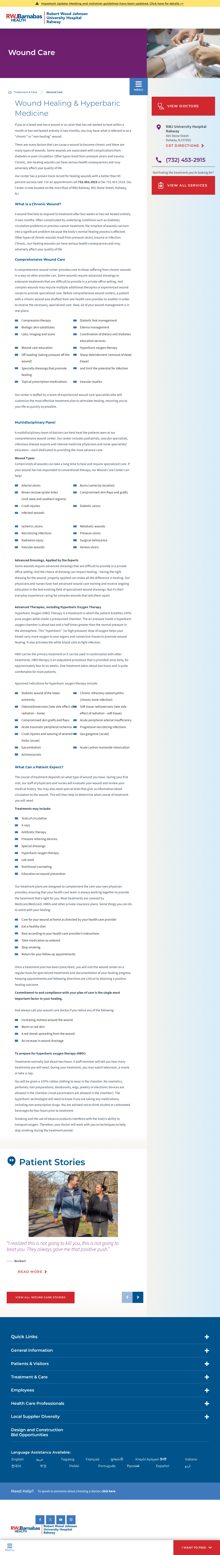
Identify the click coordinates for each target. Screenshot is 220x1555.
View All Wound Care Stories (40, 1297)
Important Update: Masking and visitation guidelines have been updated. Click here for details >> (112, 3)
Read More (30, 1272)
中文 (43, 1466)
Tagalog (68, 1459)
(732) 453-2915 (185, 159)
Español (162, 1466)
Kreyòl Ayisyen (147, 1459)
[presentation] (75, 1259)
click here (108, 1491)
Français (92, 1459)
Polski (74, 1466)
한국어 (16, 1466)
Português (107, 1466)
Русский (133, 1466)
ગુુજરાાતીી (116, 1459)
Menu (9, 1550)
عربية (39, 1459)
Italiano (191, 1459)
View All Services (187, 185)
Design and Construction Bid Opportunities (37, 1432)
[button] (196, 1547)
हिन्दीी (163, 1459)
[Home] (47, 17)
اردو (187, 1466)
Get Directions (182, 146)
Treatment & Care (25, 92)
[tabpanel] (73, 1204)
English (17, 1459)
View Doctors (183, 106)
